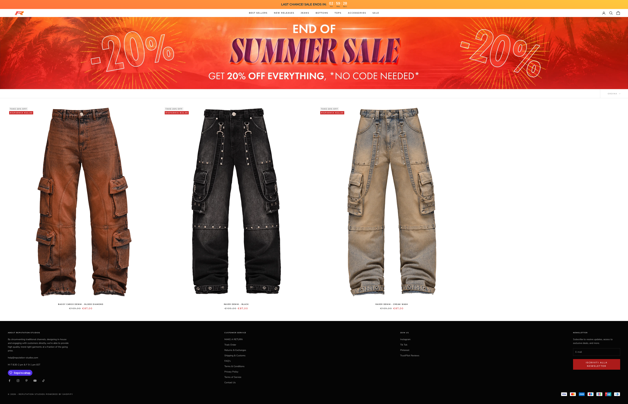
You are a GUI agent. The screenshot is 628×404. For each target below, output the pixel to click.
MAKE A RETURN (233, 339)
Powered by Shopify (59, 394)
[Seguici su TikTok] (43, 380)
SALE (376, 13)
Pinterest (404, 350)
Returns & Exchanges (235, 350)
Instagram (405, 339)
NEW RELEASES (284, 13)
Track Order (230, 344)
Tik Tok (403, 344)
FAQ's (227, 360)
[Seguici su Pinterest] (26, 380)
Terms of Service (232, 377)
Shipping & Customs (234, 355)
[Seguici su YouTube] (35, 380)
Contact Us (230, 382)
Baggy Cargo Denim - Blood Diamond (80, 304)
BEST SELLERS (258, 13)
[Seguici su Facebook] (9, 380)
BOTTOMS (322, 13)
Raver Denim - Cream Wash (391, 304)
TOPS (338, 13)
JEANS (305, 13)
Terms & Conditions (234, 366)
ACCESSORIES (357, 13)
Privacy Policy (231, 371)
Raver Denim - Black (236, 304)
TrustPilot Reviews (409, 355)
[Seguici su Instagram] (18, 380)
